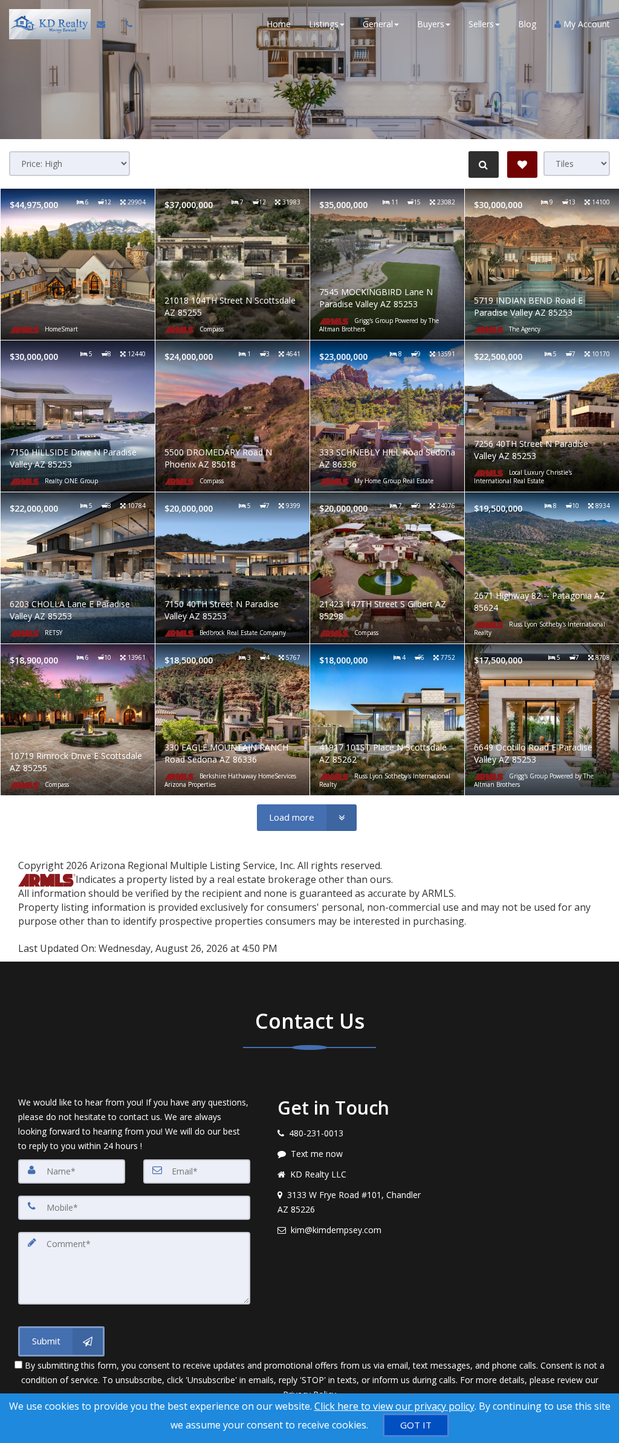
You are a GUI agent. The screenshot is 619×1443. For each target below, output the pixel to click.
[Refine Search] (483, 164)
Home (279, 24)
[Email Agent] (107, 24)
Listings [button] (324, 24)
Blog (527, 24)
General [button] (378, 24)
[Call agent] (126, 24)
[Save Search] (522, 164)
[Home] (48, 24)
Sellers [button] (481, 24)
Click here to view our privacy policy (394, 1406)
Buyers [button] (430, 24)
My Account (585, 24)
